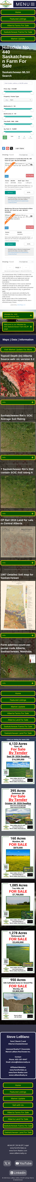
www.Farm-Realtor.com (18, 1072)
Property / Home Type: (11, 96)
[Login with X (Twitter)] (11, 149)
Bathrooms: (10, 114)
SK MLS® (19, 1145)
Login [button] (20, 148)
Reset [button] (24, 137)
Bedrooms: (10, 106)
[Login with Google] (7, 149)
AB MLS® (10, 1145)
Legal (26, 1145)
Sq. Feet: (10, 129)
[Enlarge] (33, 424)
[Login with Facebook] (3, 149)
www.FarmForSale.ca (18, 1070)
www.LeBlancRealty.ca (18, 1075)
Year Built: (11, 121)
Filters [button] (30, 137)
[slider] (3, 93)
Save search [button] (5, 137)
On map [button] (19, 137)
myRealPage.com (21, 304)
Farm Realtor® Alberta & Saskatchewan (18, 201)
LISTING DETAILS (10, 192)
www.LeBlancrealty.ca (18, 1153)
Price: (10, 89)
